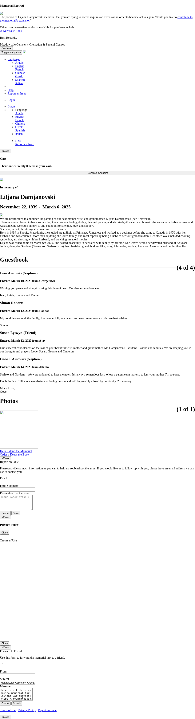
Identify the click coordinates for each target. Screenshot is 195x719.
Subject (4, 679)
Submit (17, 703)
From (3, 671)
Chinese (20, 72)
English (19, 66)
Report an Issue (17, 93)
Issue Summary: (9, 485)
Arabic (19, 62)
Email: (4, 478)
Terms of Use (8, 710)
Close (5, 532)
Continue (6, 48)
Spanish (20, 79)
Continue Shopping (97, 172)
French (19, 69)
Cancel (5, 513)
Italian (19, 83)
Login (11, 100)
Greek (19, 76)
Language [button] (14, 59)
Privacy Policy (27, 710)
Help (11, 90)
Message (5, 686)
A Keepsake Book (11, 30)
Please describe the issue (14, 493)
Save (16, 513)
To (1, 664)
